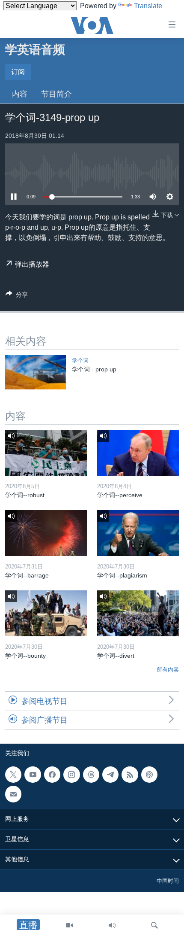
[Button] (17, 296)
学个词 (80, 360)
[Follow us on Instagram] (71, 774)
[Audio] (112, 925)
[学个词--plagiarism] (138, 533)
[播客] (149, 774)
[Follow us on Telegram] (110, 774)
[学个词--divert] (138, 613)
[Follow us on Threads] (91, 774)
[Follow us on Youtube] (32, 774)
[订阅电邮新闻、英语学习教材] (13, 794)
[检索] (154, 925)
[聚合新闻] (130, 774)
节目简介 (56, 94)
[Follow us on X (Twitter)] (13, 774)
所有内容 (168, 669)
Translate (148, 5)
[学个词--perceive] (138, 453)
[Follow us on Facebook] (52, 774)
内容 (19, 94)
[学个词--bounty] (46, 613)
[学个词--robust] (46, 453)
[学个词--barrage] (46, 533)
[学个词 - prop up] (35, 372)
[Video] (69, 925)
